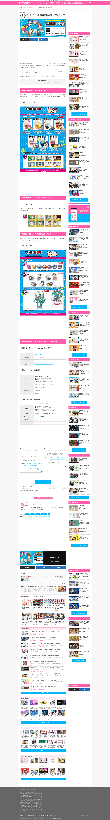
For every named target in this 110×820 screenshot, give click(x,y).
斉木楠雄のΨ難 (44, 514)
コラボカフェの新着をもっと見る (43, 778)
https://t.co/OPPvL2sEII (31, 463)
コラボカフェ (38, 514)
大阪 (39, 516)
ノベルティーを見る (37, 83)
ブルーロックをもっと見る (79, 613)
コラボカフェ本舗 (33, 516)
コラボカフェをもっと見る (79, 114)
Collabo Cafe (24, 3)
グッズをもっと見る (43, 750)
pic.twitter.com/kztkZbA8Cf (33, 465)
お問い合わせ (32, 805)
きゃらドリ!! (26, 516)
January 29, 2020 (35, 469)
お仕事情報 (58, 3)
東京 (42, 516)
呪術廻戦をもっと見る (79, 450)
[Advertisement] (31, 51)
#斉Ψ (26, 465)
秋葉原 (45, 516)
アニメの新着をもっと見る (43, 722)
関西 (49, 516)
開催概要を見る (55, 83)
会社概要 (21, 815)
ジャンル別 (46, 3)
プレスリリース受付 (40, 815)
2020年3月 (32, 514)
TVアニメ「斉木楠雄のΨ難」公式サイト (43, 364)
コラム (69, 3)
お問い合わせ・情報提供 (30, 815)
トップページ (40, 3)
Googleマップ (38, 387)
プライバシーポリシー (50, 815)
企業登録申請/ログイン (77, 3)
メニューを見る (26, 83)
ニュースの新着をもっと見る (43, 692)
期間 (49, 514)
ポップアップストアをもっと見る (79, 199)
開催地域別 (52, 3)
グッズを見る (47, 83)
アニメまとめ (63, 3)
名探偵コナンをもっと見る (79, 402)
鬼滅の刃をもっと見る (79, 660)
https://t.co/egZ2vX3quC (56, 457)
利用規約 (54, 818)
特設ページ (37, 354)
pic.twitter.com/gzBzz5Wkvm (58, 459)
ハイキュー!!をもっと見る (79, 354)
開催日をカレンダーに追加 (42, 497)
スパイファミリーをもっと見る (79, 545)
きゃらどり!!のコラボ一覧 (43, 482)
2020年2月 (27, 514)
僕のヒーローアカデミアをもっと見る (79, 497)
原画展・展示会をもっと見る (79, 307)
